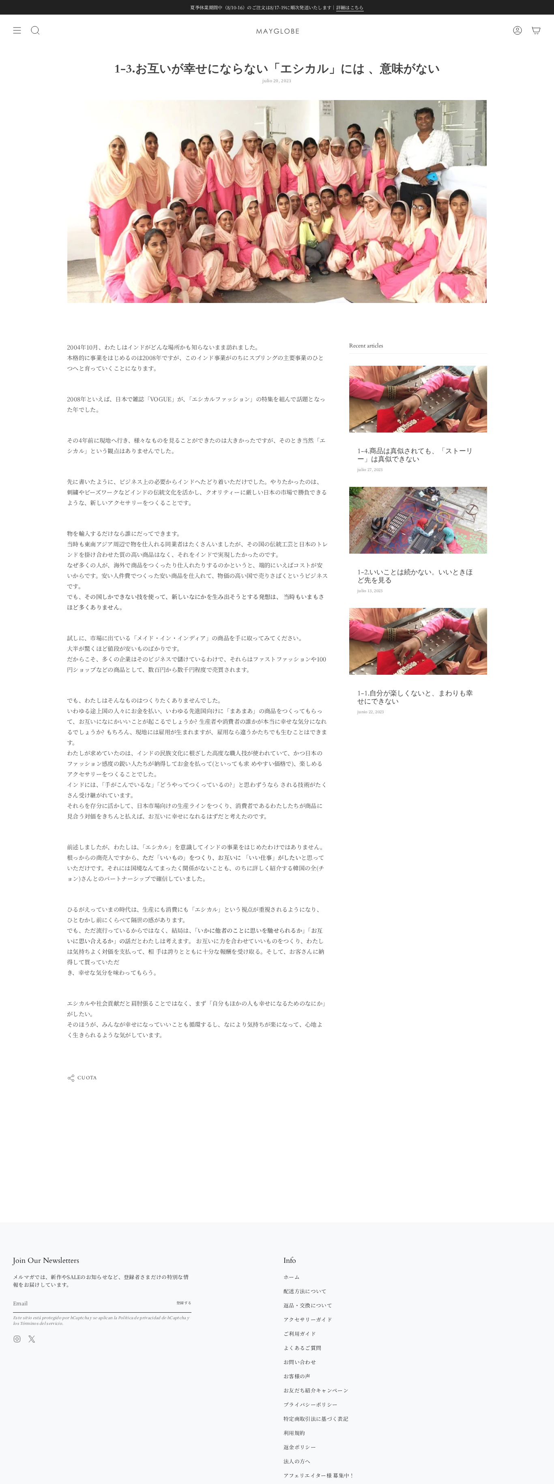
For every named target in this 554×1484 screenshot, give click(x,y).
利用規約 (294, 1433)
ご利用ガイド (299, 1333)
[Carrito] (536, 30)
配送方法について (305, 1291)
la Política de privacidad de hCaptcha (150, 1317)
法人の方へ (297, 1461)
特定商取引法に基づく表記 (315, 1418)
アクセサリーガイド (307, 1319)
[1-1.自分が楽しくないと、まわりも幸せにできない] (418, 641)
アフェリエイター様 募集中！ (318, 1475)
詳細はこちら (350, 7)
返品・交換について (307, 1305)
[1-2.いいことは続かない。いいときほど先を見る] (418, 520)
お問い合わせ (299, 1362)
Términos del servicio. (41, 1323)
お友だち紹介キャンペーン (315, 1390)
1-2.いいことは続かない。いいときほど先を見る (415, 576)
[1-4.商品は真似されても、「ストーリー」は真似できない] (418, 399)
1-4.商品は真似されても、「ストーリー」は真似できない (415, 455)
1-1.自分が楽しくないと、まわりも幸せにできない (415, 697)
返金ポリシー (299, 1447)
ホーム (291, 1277)
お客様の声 (297, 1376)
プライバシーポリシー (310, 1404)
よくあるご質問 (302, 1348)
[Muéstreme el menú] (17, 30)
